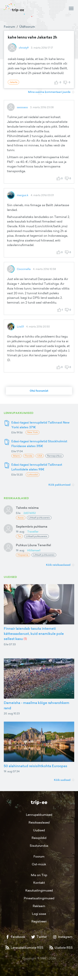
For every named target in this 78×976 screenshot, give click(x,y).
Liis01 (20, 326)
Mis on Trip (39, 875)
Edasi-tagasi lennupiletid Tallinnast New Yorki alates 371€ (40, 424)
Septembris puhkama (31, 526)
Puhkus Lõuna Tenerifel (33, 545)
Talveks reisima (27, 508)
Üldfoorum (27, 26)
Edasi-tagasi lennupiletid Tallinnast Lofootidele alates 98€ (36, 466)
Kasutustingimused (39, 890)
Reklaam (39, 906)
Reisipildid (39, 838)
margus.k (22, 195)
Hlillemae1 (33, 550)
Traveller (32, 531)
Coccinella (24, 269)
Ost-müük (39, 864)
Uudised (39, 830)
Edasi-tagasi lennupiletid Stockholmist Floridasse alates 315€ (39, 443)
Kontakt (39, 883)
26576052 (29, 513)
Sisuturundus (39, 845)
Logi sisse (39, 914)
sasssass (22, 107)
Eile (18, 513)
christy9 (24, 47)
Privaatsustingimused (39, 898)
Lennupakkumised (39, 815)
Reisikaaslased (39, 822)
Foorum (9, 26)
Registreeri (39, 921)
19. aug (20, 531)
